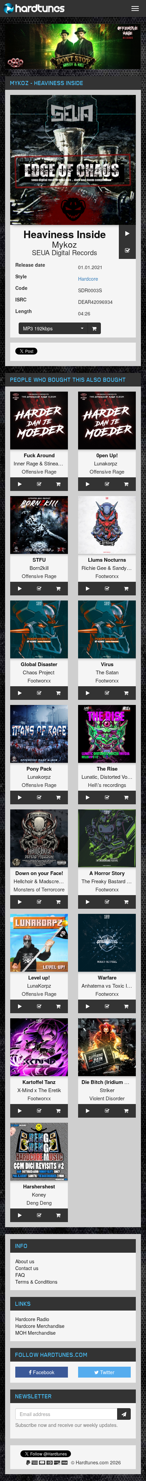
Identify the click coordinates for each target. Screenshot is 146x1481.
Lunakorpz (105, 463)
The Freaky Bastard (103, 881)
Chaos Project (38, 672)
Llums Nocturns (107, 559)
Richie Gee (93, 567)
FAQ (20, 1274)
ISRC (20, 299)
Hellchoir (23, 881)
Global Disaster (39, 664)
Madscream (52, 881)
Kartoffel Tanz (39, 1082)
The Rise (107, 768)
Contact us (26, 1268)
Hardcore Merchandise (40, 1325)
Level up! (39, 977)
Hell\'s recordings (107, 784)
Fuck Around (39, 455)
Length (23, 311)
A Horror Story (107, 873)
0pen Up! (107, 455)
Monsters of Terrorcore (39, 889)
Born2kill (39, 567)
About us (24, 1261)
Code (21, 287)
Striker (107, 1089)
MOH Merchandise (35, 1332)
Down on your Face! (39, 873)
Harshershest (39, 1186)
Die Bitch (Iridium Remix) (111, 1082)
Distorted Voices (118, 776)
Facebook (43, 1372)
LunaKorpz (39, 985)
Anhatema (92, 985)
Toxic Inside (125, 985)
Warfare (107, 977)
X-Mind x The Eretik (39, 1089)
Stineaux (53, 463)
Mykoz (64, 244)
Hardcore (88, 278)
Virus (107, 664)
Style (21, 276)
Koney (39, 1194)
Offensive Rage (39, 471)
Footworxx (107, 575)
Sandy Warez (127, 567)
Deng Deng (39, 1202)
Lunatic (89, 776)
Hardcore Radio (32, 1319)
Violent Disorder (107, 1098)
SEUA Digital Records (64, 252)
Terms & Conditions (36, 1281)
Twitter (106, 1372)
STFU (39, 559)
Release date (30, 264)
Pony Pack (39, 768)
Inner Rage (26, 463)
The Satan (107, 672)
